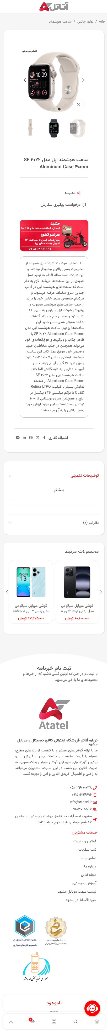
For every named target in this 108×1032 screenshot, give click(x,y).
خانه (102, 22)
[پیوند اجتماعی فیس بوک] (44, 438)
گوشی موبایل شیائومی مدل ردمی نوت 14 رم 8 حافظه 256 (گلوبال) (77, 611)
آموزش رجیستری (84, 883)
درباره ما (90, 867)
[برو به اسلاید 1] (59, 109)
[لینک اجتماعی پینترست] (31, 438)
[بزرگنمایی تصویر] (78, 105)
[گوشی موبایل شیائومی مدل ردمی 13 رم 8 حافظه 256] (31, 582)
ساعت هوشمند (60, 22)
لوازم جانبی (85, 22)
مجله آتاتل (88, 875)
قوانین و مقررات (84, 841)
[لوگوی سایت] (54, 7)
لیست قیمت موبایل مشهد (77, 892)
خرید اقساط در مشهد (81, 900)
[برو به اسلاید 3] (48, 109)
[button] (83, 80)
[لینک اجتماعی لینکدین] (24, 438)
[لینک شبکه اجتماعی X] (37, 438)
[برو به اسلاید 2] (54, 109)
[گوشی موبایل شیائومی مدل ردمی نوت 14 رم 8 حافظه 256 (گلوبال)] (77, 582)
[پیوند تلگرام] (17, 438)
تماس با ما (88, 858)
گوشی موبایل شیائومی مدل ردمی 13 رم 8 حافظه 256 (31, 611)
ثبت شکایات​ (87, 850)
